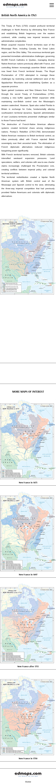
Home (28, 781)
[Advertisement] (28, 327)
